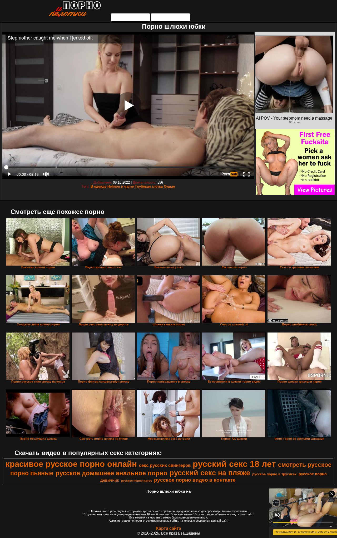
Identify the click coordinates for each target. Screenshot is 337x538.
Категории (130, 17)
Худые (169, 186)
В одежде (98, 186)
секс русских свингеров (165, 465)
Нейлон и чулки (120, 186)
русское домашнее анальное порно (111, 473)
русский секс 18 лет (234, 464)
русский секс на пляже (210, 473)
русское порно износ (136, 480)
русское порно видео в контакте (195, 480)
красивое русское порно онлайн (71, 463)
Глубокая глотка (149, 186)
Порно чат (170, 17)
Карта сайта (168, 528)
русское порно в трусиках (274, 474)
